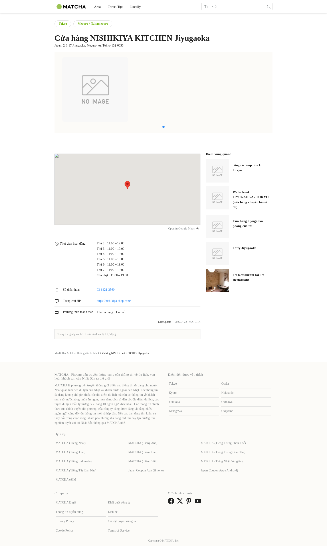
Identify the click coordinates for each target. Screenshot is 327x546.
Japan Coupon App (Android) (219, 470)
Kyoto (173, 392)
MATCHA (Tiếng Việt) (142, 461)
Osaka (225, 383)
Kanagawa (175, 411)
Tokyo (63, 23)
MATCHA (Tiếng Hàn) (142, 452)
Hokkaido (227, 392)
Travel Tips (115, 6)
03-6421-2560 (106, 289)
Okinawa (226, 402)
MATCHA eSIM (66, 479)
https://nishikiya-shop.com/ (114, 300)
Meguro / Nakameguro (93, 23)
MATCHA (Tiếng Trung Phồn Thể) (223, 443)
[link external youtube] (199, 502)
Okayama (227, 411)
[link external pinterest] (190, 502)
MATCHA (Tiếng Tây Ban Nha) (76, 470)
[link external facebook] (172, 502)
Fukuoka (174, 402)
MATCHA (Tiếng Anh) (142, 443)
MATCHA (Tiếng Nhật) (71, 443)
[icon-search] (269, 6)
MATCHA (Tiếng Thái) (70, 452)
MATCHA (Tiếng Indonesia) (74, 461)
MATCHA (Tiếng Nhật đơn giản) (222, 461)
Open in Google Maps (181, 228)
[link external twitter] (181, 502)
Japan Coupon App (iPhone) (146, 470)
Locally (135, 6)
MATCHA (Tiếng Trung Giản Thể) (223, 452)
